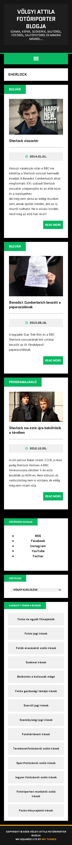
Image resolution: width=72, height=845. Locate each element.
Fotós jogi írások (36, 633)
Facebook (38, 541)
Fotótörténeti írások (36, 734)
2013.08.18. (38, 323)
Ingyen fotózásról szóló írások (36, 777)
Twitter (38, 556)
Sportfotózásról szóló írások (36, 763)
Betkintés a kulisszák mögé (36, 677)
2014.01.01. (38, 156)
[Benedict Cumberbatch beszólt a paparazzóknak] (36, 294)
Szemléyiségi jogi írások (36, 720)
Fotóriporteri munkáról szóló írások (36, 794)
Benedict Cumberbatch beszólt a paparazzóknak (35, 305)
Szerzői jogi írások (36, 705)
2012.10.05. (38, 448)
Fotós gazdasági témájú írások (36, 691)
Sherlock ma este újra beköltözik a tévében (35, 430)
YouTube (38, 551)
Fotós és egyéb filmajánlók (36, 619)
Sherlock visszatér (23, 140)
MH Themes (49, 839)
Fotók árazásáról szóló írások (36, 648)
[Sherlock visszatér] (36, 132)
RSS (38, 536)
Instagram (38, 546)
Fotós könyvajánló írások (36, 810)
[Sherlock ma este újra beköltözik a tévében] (36, 419)
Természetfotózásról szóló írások (36, 748)
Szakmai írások (36, 662)
